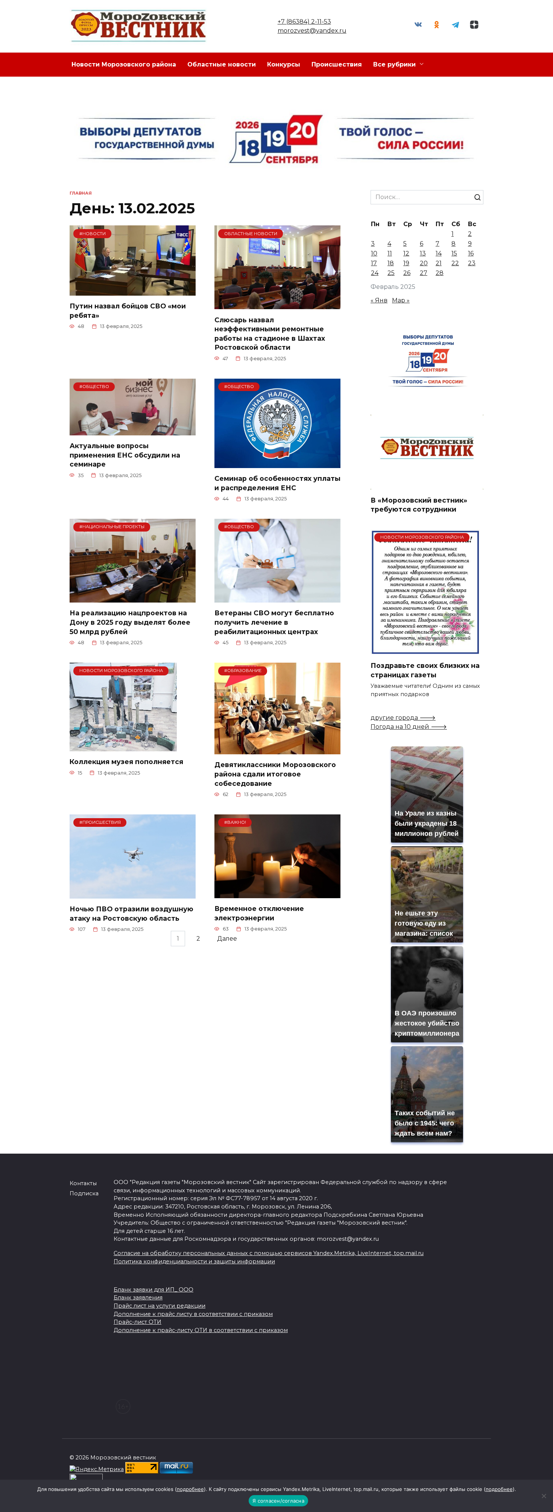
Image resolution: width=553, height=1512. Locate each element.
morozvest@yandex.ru (312, 30)
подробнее (190, 1489)
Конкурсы (283, 64)
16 (471, 253)
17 (374, 263)
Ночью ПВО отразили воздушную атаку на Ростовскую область (131, 913)
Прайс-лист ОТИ (137, 1322)
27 (423, 272)
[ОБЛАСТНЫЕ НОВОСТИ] (277, 304)
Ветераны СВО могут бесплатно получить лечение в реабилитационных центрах (274, 622)
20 (424, 263)
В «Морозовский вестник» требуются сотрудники (419, 504)
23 (472, 263)
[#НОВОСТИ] (133, 291)
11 (389, 253)
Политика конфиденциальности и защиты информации (194, 1261)
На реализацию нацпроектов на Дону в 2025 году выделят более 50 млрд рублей (130, 622)
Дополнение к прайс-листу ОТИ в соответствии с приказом (201, 1330)
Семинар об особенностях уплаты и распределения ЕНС (277, 483)
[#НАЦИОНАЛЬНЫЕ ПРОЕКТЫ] (133, 597)
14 (439, 253)
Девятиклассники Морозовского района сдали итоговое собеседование (275, 774)
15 (454, 253)
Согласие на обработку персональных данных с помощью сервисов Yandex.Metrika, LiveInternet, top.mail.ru (269, 1253)
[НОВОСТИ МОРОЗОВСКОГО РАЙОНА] (123, 746)
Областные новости (221, 64)
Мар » (401, 300)
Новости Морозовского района (123, 64)
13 (423, 253)
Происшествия (336, 64)
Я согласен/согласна (278, 1501)
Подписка (84, 1193)
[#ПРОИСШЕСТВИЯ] (133, 893)
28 (440, 272)
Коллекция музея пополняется (126, 762)
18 (390, 263)
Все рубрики (394, 64)
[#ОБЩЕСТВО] (133, 430)
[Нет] (543, 1496)
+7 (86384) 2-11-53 (304, 21)
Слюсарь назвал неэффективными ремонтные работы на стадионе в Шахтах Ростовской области (269, 333)
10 (374, 253)
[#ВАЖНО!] (277, 893)
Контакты (83, 1183)
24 (374, 272)
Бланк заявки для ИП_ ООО (153, 1289)
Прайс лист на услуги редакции (159, 1305)
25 (391, 272)
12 (406, 253)
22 (455, 263)
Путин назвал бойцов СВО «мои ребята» (128, 310)
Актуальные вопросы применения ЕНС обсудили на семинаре (125, 455)
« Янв (379, 300)
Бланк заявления (138, 1297)
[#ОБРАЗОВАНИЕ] (277, 749)
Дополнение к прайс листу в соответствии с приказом (193, 1314)
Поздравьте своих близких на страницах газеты (425, 670)
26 (406, 272)
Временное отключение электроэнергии (259, 913)
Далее (227, 938)
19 (406, 263)
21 (439, 263)
